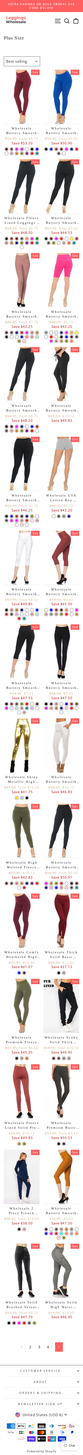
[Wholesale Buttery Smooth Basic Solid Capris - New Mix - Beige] (32, 704)
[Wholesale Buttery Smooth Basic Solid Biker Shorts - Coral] (71, 341)
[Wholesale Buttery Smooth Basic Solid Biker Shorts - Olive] (66, 341)
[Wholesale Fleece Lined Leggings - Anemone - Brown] (11, 238)
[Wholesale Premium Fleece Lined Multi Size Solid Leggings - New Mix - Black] (16, 1058)
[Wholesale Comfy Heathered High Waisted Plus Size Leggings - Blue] (19, 973)
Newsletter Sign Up (40, 1404)
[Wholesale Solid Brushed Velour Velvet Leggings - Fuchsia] (19, 1323)
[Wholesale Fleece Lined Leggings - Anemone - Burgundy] (16, 238)
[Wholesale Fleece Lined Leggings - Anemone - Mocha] (6, 243)
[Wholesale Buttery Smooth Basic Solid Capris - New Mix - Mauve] (24, 712)
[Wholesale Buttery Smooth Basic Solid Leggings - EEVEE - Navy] (21, 426)
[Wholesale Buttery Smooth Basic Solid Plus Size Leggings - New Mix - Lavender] (32, 520)
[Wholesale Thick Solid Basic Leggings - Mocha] (64, 973)
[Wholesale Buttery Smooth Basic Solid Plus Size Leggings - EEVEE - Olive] (53, 243)
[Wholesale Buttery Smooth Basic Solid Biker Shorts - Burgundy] (71, 337)
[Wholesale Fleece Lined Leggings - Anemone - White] (21, 247)
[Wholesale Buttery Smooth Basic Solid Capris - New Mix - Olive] (21, 704)
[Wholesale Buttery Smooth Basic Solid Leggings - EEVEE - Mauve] (11, 430)
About (40, 1382)
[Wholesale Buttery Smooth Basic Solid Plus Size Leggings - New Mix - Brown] (16, 516)
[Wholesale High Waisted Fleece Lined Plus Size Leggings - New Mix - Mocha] (16, 883)
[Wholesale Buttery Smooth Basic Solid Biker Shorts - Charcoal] (76, 337)
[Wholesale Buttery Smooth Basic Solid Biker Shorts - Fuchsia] (51, 341)
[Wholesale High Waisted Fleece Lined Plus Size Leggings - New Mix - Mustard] (21, 883)
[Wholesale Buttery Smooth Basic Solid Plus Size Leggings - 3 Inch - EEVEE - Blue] (51, 149)
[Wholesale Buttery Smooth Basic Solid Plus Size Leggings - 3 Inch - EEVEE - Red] (76, 149)
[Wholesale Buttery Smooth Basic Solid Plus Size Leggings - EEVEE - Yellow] (71, 238)
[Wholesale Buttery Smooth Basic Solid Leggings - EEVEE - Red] (32, 430)
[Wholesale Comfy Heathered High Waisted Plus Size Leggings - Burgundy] (24, 973)
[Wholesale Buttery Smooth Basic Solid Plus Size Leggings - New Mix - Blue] (11, 516)
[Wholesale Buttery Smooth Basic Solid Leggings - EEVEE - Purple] (27, 430)
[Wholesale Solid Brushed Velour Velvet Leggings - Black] (9, 1323)
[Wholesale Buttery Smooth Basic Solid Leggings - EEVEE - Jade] (37, 430)
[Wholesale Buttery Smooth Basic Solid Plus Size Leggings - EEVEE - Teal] (74, 243)
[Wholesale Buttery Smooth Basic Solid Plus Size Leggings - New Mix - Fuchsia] (11, 520)
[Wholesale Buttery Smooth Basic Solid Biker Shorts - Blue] (66, 337)
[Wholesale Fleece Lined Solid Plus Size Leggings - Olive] (24, 1143)
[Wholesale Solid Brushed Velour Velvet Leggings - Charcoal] (29, 1323)
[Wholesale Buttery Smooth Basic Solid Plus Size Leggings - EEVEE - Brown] (76, 238)
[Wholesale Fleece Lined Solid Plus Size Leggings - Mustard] (19, 1143)
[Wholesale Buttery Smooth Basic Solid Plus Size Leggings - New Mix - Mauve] (37, 520)
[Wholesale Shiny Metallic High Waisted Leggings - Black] (27, 798)
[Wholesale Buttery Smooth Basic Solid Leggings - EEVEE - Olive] (21, 430)
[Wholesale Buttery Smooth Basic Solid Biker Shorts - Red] (51, 337)
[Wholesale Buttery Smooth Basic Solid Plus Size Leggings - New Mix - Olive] (32, 516)
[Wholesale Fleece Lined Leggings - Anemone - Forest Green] (37, 238)
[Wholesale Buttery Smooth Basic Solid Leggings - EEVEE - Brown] (37, 426)
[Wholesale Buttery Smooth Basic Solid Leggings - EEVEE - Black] (6, 426)
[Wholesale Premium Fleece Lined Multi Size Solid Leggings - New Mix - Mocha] (21, 1058)
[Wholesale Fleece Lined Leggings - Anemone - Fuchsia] (32, 238)
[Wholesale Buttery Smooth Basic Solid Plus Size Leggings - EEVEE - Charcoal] (48, 243)
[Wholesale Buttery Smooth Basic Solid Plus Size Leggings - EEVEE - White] (66, 238)
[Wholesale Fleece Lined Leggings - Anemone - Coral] (27, 238)
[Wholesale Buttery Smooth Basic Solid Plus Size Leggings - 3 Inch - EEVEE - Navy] (71, 149)
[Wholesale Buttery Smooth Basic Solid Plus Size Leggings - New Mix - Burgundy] (21, 516)
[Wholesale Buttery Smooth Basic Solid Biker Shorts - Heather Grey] (46, 332)
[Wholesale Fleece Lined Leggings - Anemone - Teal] (37, 243)
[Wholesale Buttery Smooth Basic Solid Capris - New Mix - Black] (6, 704)
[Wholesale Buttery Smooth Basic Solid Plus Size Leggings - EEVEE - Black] (46, 238)
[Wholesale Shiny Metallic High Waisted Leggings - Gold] (16, 798)
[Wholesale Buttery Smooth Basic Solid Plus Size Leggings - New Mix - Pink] (21, 524)
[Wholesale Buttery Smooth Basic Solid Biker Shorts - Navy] (61, 332)
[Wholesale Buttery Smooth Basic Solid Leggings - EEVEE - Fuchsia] (16, 426)
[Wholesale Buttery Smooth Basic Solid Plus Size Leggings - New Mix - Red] (27, 520)
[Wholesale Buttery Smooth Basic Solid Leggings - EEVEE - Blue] (32, 426)
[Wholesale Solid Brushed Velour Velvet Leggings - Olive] (34, 1323)
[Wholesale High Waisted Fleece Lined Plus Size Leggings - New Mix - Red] (37, 883)
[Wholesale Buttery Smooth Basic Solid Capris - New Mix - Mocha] (21, 708)
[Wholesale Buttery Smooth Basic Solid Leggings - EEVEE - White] (27, 426)
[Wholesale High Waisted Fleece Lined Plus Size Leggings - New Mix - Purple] (32, 883)
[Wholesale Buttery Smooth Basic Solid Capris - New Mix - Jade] (37, 708)
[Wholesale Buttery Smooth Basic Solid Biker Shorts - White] (46, 337)
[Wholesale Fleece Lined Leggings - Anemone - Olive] (21, 243)
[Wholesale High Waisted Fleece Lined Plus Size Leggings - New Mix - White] (19, 887)
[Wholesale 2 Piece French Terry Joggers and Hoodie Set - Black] (19, 1229)
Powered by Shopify (41, 1451)
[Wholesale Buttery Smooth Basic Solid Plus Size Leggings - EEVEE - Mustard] (69, 243)
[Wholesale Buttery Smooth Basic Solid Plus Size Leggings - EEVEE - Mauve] (64, 243)
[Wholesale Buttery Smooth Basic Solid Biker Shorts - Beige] (56, 337)
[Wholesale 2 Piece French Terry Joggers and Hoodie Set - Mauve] (24, 1229)
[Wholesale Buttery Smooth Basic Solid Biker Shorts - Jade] (51, 332)
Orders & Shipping (40, 1393)
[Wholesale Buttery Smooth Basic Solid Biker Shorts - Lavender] (56, 332)
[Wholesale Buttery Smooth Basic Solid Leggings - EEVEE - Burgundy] (11, 426)
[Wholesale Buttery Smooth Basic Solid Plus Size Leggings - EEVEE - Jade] (58, 243)
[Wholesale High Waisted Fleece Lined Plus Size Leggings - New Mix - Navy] (27, 883)
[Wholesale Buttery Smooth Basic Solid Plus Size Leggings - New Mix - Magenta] (16, 520)
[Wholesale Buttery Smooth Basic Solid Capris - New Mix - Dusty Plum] (32, 708)
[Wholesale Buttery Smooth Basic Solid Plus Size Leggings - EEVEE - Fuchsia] (56, 238)
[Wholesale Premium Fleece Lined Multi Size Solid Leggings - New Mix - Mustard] (27, 1058)
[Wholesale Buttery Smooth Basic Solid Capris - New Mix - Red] (27, 704)
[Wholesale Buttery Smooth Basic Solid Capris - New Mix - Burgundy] (37, 704)
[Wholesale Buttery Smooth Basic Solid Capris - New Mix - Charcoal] (16, 704)
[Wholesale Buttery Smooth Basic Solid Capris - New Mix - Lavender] (11, 708)
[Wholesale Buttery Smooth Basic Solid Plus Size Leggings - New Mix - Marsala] (27, 524)
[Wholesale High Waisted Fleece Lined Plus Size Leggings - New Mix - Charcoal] (11, 883)
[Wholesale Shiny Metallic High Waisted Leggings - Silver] (21, 798)
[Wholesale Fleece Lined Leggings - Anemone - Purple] (27, 243)
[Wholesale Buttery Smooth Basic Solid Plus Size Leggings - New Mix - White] (37, 516)
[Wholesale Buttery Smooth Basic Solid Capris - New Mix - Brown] (11, 704)
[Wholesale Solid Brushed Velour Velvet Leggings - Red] (24, 1323)
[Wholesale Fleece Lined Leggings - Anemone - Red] (32, 243)
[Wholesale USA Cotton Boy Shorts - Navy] (69, 516)
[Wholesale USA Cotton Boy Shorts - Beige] (53, 516)
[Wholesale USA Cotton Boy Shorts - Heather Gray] (64, 516)
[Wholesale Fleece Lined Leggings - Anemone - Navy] (16, 243)
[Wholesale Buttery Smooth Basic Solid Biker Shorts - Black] (61, 337)
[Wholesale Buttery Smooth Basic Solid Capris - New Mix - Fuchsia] (6, 708)
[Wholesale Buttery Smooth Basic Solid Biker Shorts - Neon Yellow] (76, 332)
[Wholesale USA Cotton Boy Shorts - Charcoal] (58, 516)
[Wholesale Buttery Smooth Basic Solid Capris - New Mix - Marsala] (19, 712)
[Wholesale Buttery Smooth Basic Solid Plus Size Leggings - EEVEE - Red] (61, 238)
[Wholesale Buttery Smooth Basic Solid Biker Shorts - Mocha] (56, 341)
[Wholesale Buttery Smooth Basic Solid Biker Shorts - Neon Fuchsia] (66, 332)
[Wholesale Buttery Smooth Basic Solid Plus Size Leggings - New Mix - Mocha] (21, 520)
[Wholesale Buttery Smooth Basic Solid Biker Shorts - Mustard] (61, 341)
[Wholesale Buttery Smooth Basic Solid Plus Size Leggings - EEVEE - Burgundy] (51, 238)
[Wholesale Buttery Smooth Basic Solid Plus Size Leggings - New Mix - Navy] (27, 516)
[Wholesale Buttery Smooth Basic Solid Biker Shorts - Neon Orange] (71, 332)
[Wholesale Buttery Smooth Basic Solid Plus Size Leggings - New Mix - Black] (6, 516)
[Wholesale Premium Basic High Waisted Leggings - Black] (58, 1143)
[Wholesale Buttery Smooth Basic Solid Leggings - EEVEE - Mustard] (16, 430)
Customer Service (40, 1371)
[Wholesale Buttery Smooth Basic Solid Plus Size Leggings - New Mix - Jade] (16, 524)
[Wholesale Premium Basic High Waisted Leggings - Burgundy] (64, 1143)
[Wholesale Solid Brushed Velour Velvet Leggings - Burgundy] (14, 1323)
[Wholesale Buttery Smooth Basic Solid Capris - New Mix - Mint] (16, 708)
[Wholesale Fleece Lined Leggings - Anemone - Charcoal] (21, 238)
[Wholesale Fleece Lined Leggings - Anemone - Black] (6, 238)
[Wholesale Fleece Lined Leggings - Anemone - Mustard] (11, 243)
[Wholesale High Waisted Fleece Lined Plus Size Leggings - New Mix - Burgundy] (6, 883)
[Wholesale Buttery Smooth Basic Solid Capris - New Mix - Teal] (27, 708)
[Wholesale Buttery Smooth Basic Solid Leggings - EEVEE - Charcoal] (6, 430)
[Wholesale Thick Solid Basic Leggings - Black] (58, 973)
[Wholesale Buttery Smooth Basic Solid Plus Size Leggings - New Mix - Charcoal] (6, 520)
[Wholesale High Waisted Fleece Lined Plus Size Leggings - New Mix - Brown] (24, 887)
